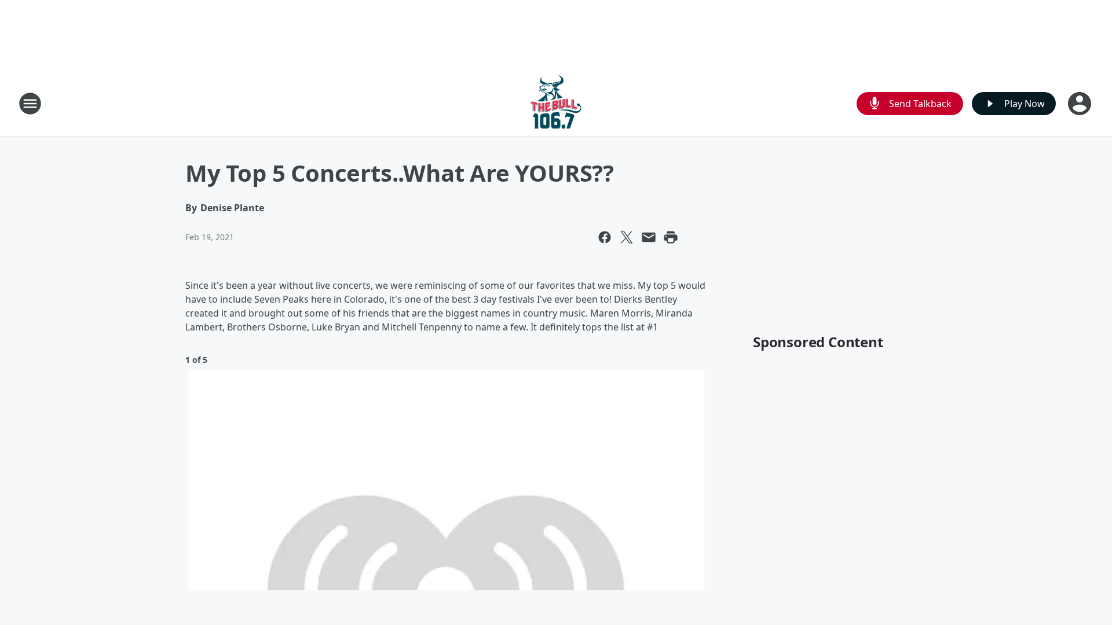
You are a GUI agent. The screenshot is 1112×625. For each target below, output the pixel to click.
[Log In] (1080, 103)
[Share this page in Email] (649, 237)
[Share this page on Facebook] (605, 237)
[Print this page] (671, 237)
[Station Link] (556, 103)
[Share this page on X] (627, 237)
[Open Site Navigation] (30, 103)
